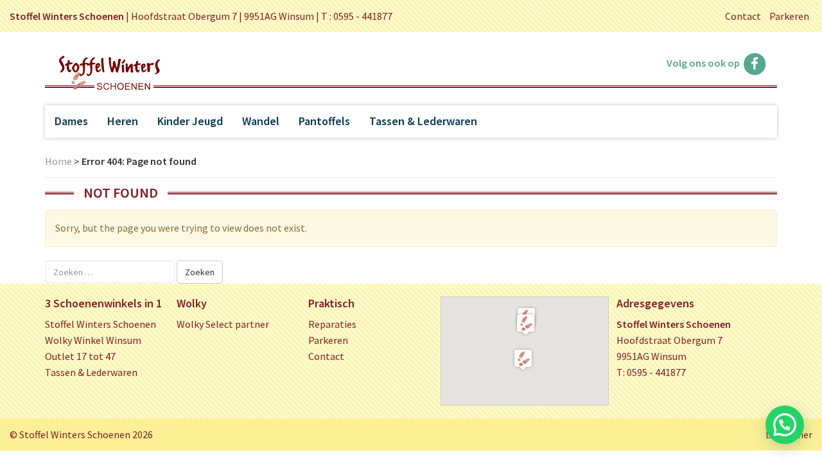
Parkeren (789, 16)
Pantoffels (324, 121)
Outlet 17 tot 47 (80, 356)
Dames (71, 121)
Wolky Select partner (223, 324)
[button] (525, 324)
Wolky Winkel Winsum (93, 340)
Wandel (260, 121)
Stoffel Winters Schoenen (100, 324)
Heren (122, 121)
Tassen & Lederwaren (423, 121)
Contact (743, 16)
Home (58, 161)
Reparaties (332, 324)
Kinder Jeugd (190, 121)
